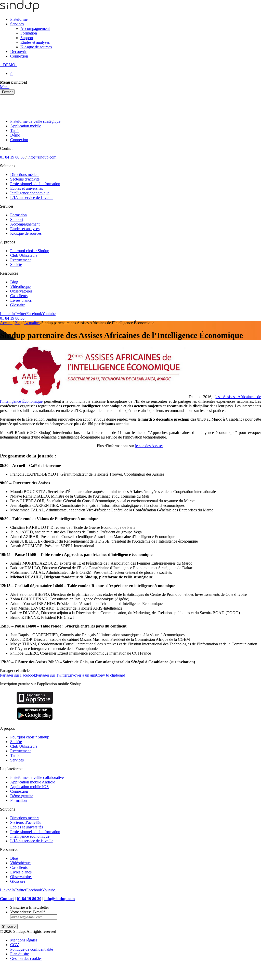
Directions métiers (24, 174)
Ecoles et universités (26, 188)
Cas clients (19, 296)
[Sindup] (19, 10)
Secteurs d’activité (25, 179)
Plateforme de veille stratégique (35, 121)
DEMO (8, 65)
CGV (14, 944)
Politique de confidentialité (31, 949)
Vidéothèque (20, 286)
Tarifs (14, 130)
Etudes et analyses (35, 42)
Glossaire (17, 305)
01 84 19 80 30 (12, 157)
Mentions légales (23, 940)
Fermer (7, 92)
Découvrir (18, 51)
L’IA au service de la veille (31, 197)
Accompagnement (35, 28)
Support (26, 38)
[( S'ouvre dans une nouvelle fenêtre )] (34, 704)
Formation (28, 33)
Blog (14, 282)
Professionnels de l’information (35, 184)
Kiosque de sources (36, 47)
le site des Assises (149, 446)
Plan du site (19, 954)
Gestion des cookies (26, 958)
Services (17, 24)
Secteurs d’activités (25, 822)
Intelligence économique (29, 193)
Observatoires (21, 291)
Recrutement (20, 260)
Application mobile (25, 126)
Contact (7, 898)
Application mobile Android (32, 782)
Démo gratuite (21, 796)
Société (16, 264)
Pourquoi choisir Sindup (29, 251)
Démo (15, 135)
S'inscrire (9, 926)
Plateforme (19, 19)
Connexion (19, 56)
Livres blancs (21, 300)
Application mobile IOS (29, 786)
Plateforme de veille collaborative (37, 777)
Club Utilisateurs (23, 255)
